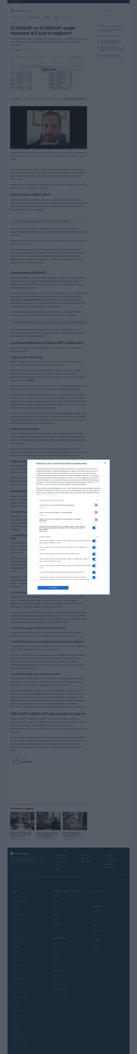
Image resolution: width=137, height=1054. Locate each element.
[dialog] (68, 527)
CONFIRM (53, 588)
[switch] (95, 505)
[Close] (105, 464)
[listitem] (68, 500)
